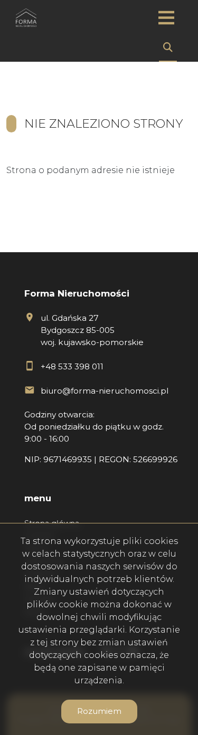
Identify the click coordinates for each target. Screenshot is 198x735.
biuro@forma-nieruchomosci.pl (104, 391)
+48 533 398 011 (72, 366)
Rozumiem (99, 711)
